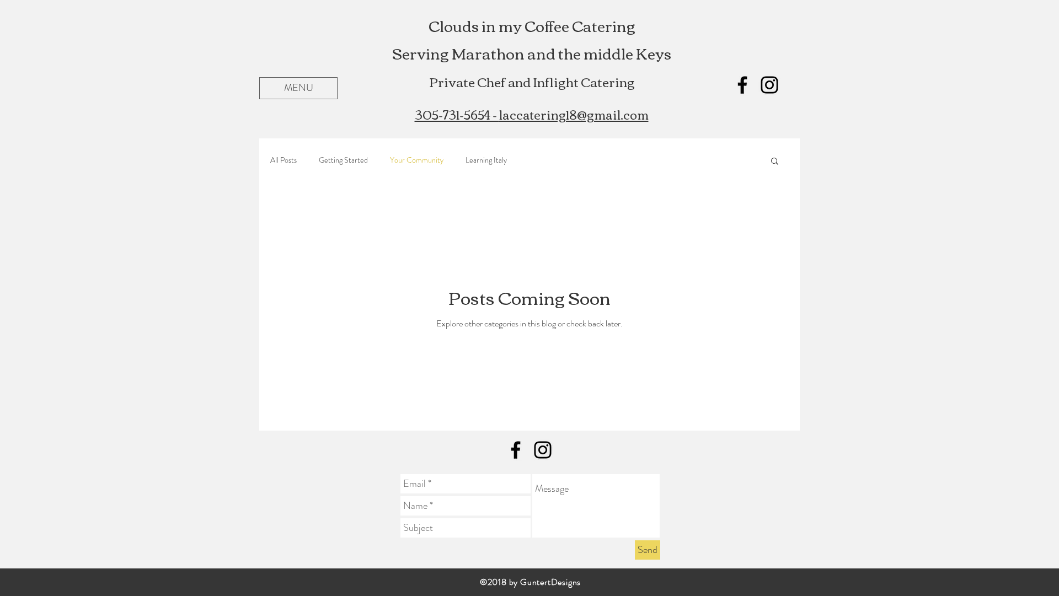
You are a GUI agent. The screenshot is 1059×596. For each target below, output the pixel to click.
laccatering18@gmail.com (574, 114)
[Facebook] (742, 84)
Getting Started (343, 160)
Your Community (416, 160)
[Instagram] (769, 84)
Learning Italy (486, 160)
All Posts (283, 160)
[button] (298, 88)
